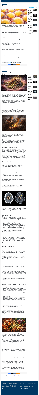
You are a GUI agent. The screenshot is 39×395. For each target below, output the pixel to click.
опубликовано (9, 62)
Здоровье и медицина (5, 4)
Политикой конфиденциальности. (24, 388)
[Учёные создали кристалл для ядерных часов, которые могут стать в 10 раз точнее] (35, 20)
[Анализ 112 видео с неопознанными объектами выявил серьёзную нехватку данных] (35, 31)
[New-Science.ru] (6, 1)
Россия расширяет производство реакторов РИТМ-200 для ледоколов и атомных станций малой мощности (30, 11)
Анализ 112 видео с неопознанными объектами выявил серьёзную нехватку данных (30, 31)
